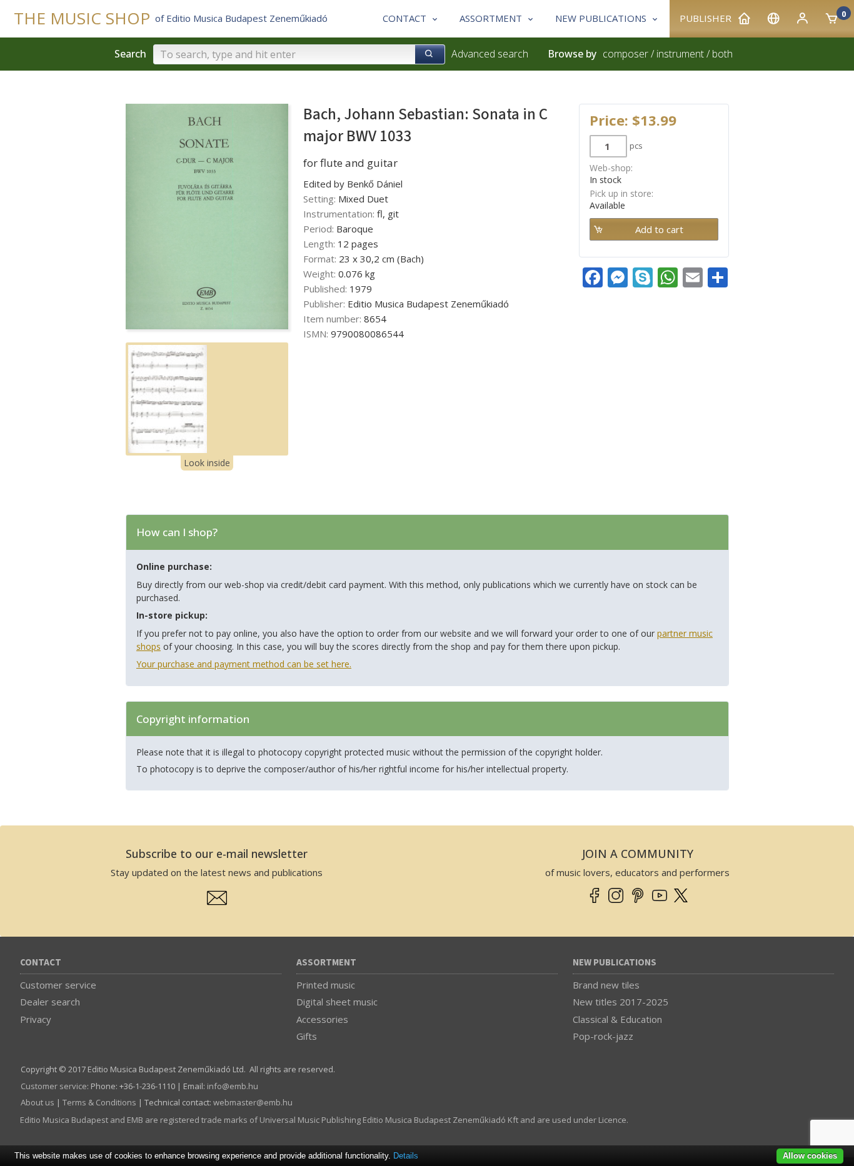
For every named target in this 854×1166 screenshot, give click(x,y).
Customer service (58, 985)
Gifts (306, 1036)
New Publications (614, 962)
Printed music (325, 985)
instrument (680, 54)
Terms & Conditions (99, 1102)
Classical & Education (617, 1019)
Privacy (35, 1019)
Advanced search (489, 53)
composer (625, 54)
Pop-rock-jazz (603, 1036)
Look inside (207, 463)
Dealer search (50, 1001)
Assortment (326, 962)
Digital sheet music (337, 1001)
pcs (636, 145)
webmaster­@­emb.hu (253, 1102)
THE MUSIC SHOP (82, 18)
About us (37, 1102)
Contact (40, 962)
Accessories (322, 1019)
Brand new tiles (606, 985)
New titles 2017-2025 (620, 1001)
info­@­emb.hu (232, 1086)
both (722, 54)
